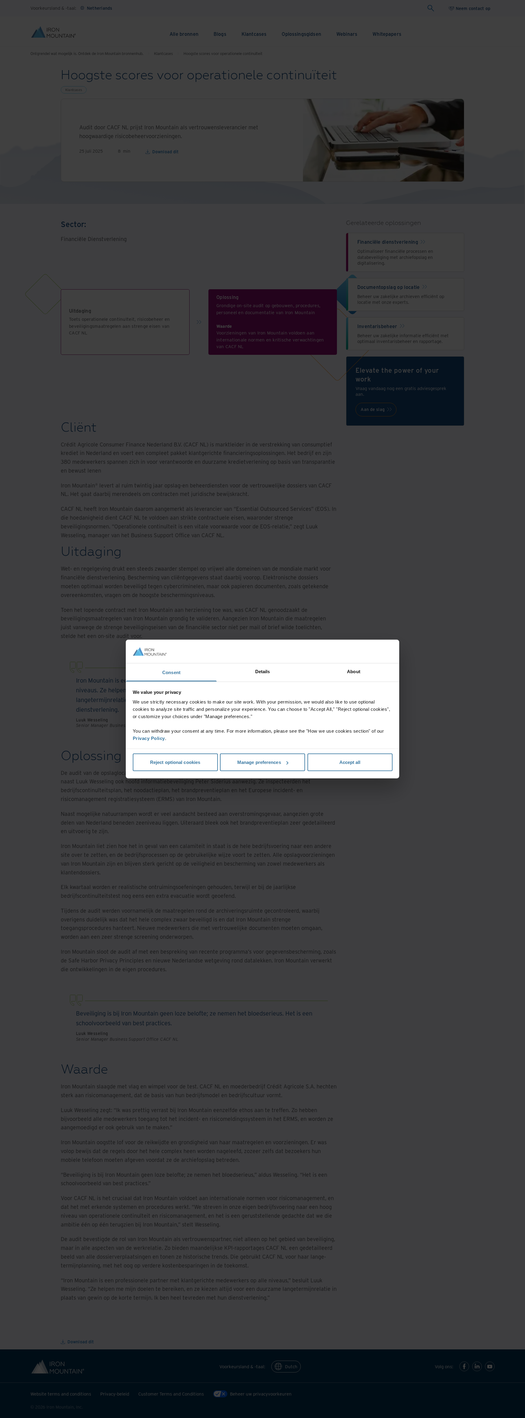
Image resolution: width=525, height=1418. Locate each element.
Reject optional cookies (175, 762)
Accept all (350, 762)
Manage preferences (259, 762)
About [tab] (353, 671)
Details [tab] (262, 671)
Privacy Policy (149, 738)
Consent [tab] (171, 672)
